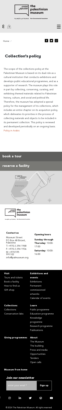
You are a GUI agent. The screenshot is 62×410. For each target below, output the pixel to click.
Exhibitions (36, 282)
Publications (36, 330)
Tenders (34, 358)
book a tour (12, 156)
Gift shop (9, 290)
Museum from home (15, 370)
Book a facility (11, 282)
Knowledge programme (36, 320)
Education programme (42, 314)
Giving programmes (15, 338)
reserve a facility (15, 166)
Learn (33, 305)
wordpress (40, 398)
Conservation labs (13, 314)
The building (36, 346)
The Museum (37, 342)
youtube (51, 398)
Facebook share (46, 40)
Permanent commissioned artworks (37, 290)
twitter (30, 398)
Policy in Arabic (12, 131)
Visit (6, 273)
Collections (10, 305)
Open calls (35, 362)
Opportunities (37, 354)
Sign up (44, 385)
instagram (9, 398)
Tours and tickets (13, 278)
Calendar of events (40, 298)
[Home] (31, 12)
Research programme (41, 326)
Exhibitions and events (39, 275)
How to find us (12, 286)
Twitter (51, 40)
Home (6, 41)
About (34, 338)
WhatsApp (56, 40)
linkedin (20, 398)
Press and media (38, 350)
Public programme (39, 310)
